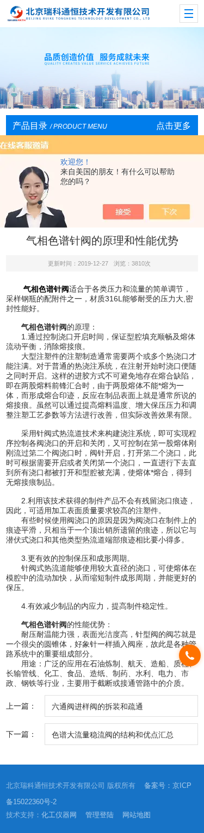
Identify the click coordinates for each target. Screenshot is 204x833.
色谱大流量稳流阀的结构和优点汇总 (113, 734)
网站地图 (136, 815)
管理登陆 (99, 815)
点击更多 (173, 125)
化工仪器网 (59, 815)
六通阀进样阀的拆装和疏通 (97, 706)
